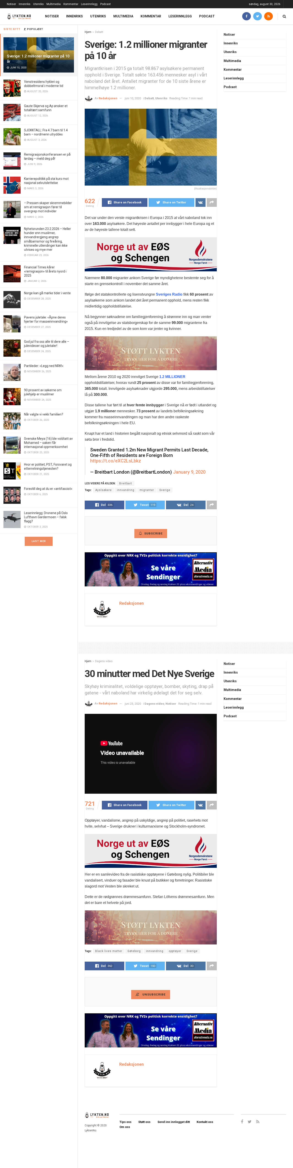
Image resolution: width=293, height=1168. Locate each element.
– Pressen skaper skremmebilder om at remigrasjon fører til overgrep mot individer (48, 207)
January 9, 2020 (189, 472)
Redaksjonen (108, 98)
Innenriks (24, 4)
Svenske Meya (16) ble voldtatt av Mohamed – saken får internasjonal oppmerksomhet (48, 443)
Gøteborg (134, 951)
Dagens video (103, 661)
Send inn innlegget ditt (173, 1122)
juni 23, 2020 (133, 703)
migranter (147, 490)
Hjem (88, 32)
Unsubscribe (153, 994)
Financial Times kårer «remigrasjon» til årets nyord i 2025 (45, 271)
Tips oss (125, 1122)
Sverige (164, 490)
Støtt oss (144, 1122)
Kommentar (70, 4)
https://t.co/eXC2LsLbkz (115, 461)
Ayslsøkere (103, 490)
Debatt (99, 32)
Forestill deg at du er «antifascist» (48, 489)
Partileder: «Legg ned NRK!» (43, 366)
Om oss (124, 1127)
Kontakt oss (205, 1122)
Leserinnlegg (89, 4)
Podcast (105, 4)
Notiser (11, 4)
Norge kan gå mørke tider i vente (47, 293)
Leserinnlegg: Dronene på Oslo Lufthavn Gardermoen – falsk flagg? (46, 517)
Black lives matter (108, 951)
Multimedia (53, 4)
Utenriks (38, 4)
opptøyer (175, 951)
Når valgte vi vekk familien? (43, 414)
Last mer (39, 541)
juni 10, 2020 (133, 98)
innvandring (125, 490)
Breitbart (125, 483)
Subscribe (153, 533)
